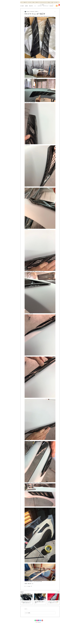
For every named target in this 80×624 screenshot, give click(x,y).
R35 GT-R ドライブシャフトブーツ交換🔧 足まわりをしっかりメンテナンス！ (26, 602)
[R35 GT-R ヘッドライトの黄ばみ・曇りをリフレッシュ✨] (54, 597)
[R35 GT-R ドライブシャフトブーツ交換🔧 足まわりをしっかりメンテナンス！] (26, 597)
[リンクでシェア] (31, 586)
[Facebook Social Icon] (38, 620)
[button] (59, 4)
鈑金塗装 (26, 583)
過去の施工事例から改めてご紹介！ (40, 602)
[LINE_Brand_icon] (35, 620)
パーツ (32, 583)
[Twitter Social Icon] (40, 620)
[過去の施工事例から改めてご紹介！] (40, 597)
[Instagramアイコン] (37, 620)
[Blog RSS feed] (57, 6)
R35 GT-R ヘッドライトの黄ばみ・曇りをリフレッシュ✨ (53, 602)
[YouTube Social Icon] (42, 620)
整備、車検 (29, 583)
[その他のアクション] (54, 11)
